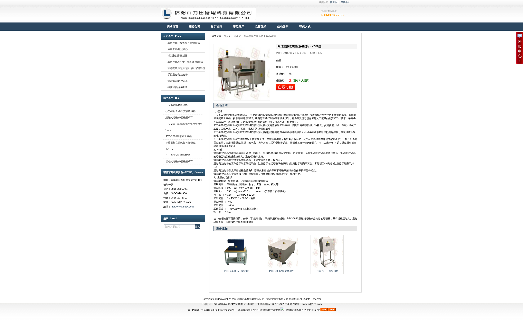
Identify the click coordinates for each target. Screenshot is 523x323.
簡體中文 (334, 2)
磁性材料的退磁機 (177, 87)
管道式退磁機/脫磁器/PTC (179, 161)
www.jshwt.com (227, 299)
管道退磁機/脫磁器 (178, 81)
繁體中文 (345, 2)
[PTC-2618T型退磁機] (327, 267)
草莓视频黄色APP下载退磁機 (254, 310)
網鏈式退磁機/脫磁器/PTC (179, 117)
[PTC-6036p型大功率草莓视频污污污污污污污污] (281, 267)
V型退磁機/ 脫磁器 (178, 55)
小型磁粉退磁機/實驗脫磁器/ (180, 111)
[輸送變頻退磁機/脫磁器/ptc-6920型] (241, 72)
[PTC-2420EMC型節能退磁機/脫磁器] (236, 267)
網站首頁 (172, 26)
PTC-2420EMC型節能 (236, 271)
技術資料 (216, 26)
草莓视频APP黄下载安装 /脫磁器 (185, 62)
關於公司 (194, 26)
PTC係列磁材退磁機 (176, 104)
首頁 (226, 36)
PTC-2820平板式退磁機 (178, 136)
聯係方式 (305, 26)
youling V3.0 (230, 310)
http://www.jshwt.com (182, 206)
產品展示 (238, 26)
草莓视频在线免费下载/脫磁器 (184, 42)
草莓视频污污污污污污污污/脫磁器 (186, 68)
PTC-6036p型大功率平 (281, 271)
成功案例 (282, 26)
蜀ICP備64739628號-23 (200, 310)
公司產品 (236, 36)
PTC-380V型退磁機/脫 (177, 155)
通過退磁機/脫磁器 (178, 49)
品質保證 (260, 26)
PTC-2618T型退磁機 (327, 271)
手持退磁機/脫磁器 (178, 74)
